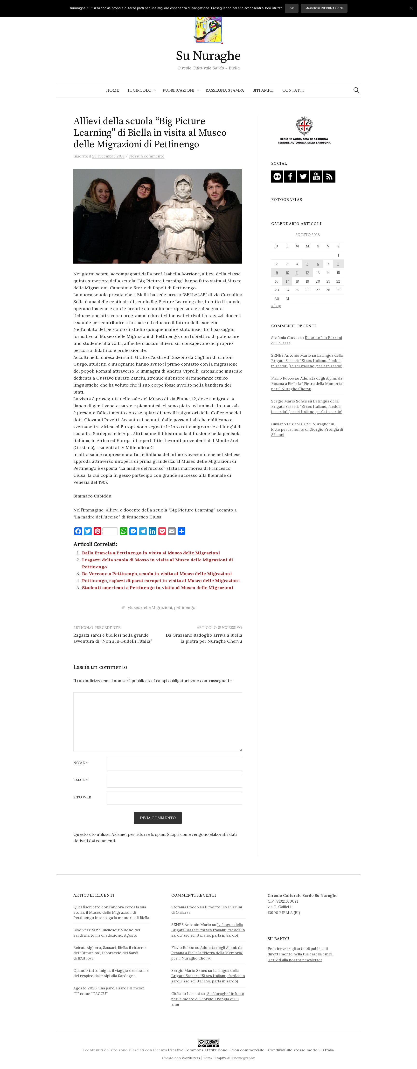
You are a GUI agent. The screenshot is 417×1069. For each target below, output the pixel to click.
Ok (292, 8)
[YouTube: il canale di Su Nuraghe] (316, 176)
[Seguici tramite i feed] (329, 176)
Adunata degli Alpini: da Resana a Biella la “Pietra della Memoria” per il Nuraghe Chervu (307, 383)
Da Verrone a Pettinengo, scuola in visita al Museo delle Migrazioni (157, 573)
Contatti (293, 90)
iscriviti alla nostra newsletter (295, 959)
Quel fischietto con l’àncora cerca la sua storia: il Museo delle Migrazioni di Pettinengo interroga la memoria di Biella (111, 912)
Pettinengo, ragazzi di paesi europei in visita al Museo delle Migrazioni (161, 580)
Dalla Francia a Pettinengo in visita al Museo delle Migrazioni (151, 553)
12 (307, 272)
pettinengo (184, 607)
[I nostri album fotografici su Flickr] (277, 176)
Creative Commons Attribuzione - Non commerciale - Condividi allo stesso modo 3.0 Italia (251, 1050)
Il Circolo (140, 90)
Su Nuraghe (208, 56)
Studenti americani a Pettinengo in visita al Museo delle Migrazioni (157, 587)
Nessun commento (146, 156)
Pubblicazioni (179, 90)
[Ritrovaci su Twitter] (303, 176)
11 (297, 272)
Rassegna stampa (225, 90)
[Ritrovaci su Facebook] (290, 176)
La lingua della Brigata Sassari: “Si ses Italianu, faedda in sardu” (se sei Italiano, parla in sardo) (307, 360)
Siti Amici (263, 90)
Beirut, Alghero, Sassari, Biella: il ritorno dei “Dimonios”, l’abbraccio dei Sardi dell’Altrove (109, 952)
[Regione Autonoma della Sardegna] (304, 130)
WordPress (191, 1058)
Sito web (82, 797)
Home (112, 90)
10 (287, 272)
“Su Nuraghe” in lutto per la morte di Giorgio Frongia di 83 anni (307, 429)
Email (80, 780)
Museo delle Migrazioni (149, 607)
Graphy (220, 1058)
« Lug (276, 305)
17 (287, 281)
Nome (80, 763)
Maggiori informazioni (324, 8)
